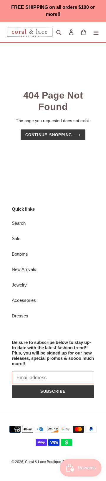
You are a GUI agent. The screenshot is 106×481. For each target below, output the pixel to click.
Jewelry (19, 284)
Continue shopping (48, 135)
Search (19, 223)
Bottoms (20, 254)
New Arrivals (24, 269)
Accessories (24, 300)
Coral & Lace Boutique (43, 462)
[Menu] (96, 32)
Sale (16, 238)
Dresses (20, 315)
